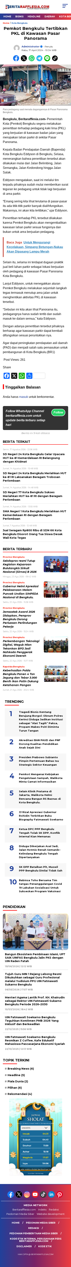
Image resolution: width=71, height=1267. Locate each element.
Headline (34, 16)
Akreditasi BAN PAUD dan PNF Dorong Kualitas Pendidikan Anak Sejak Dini (39, 744)
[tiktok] (43, 1196)
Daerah (49, 16)
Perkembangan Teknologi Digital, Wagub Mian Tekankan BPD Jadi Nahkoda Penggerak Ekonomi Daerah (21, 648)
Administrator (31, 46)
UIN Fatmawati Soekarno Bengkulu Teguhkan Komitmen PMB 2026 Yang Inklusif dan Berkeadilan (32, 1021)
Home (7, 16)
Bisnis (19, 16)
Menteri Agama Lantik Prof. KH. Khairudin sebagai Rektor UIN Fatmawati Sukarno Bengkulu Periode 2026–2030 (35, 1001)
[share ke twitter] (25, 60)
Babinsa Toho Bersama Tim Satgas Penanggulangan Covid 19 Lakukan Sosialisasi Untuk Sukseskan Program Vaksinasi (40, 886)
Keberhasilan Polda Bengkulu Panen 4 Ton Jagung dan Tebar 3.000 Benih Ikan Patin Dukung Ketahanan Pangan (20, 678)
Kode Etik (45, 1246)
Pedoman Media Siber (20, 1213)
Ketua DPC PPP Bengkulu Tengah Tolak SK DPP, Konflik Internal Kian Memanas (39, 832)
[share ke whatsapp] (32, 60)
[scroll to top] (66, 1245)
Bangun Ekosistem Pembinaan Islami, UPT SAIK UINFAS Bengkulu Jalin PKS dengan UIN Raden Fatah (35, 958)
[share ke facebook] (17, 60)
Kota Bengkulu (19, 23)
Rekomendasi (20, 1094)
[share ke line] (48, 60)
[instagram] (27, 1196)
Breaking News (21, 1068)
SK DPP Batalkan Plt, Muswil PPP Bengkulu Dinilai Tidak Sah (40, 868)
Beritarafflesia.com (24, 1209)
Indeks (42, 1209)
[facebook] (11, 1196)
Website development (51, 1213)
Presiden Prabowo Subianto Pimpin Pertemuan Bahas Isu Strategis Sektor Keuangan (39, 761)
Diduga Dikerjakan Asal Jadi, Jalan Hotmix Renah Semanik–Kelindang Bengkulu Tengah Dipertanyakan (39, 852)
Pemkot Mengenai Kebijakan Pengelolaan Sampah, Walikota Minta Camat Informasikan (40, 778)
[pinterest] (60, 1196)
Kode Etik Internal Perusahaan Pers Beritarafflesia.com (35, 1239)
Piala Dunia (18, 1081)
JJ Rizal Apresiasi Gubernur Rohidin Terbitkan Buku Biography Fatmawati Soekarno (41, 816)
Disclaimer (24, 1246)
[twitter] (19, 1196)
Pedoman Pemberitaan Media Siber (33, 1233)
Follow (58, 412)
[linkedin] (51, 1196)
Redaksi (54, 1209)
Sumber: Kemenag (35, 1173)
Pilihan (15, 1087)
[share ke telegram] (39, 60)
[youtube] (35, 1196)
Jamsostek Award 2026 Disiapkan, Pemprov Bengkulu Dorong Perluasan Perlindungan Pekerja (20, 619)
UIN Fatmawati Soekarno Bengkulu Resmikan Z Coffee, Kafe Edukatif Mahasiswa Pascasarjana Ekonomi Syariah (35, 1040)
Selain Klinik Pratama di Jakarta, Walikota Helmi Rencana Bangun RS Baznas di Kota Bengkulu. (40, 797)
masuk (23, 396)
